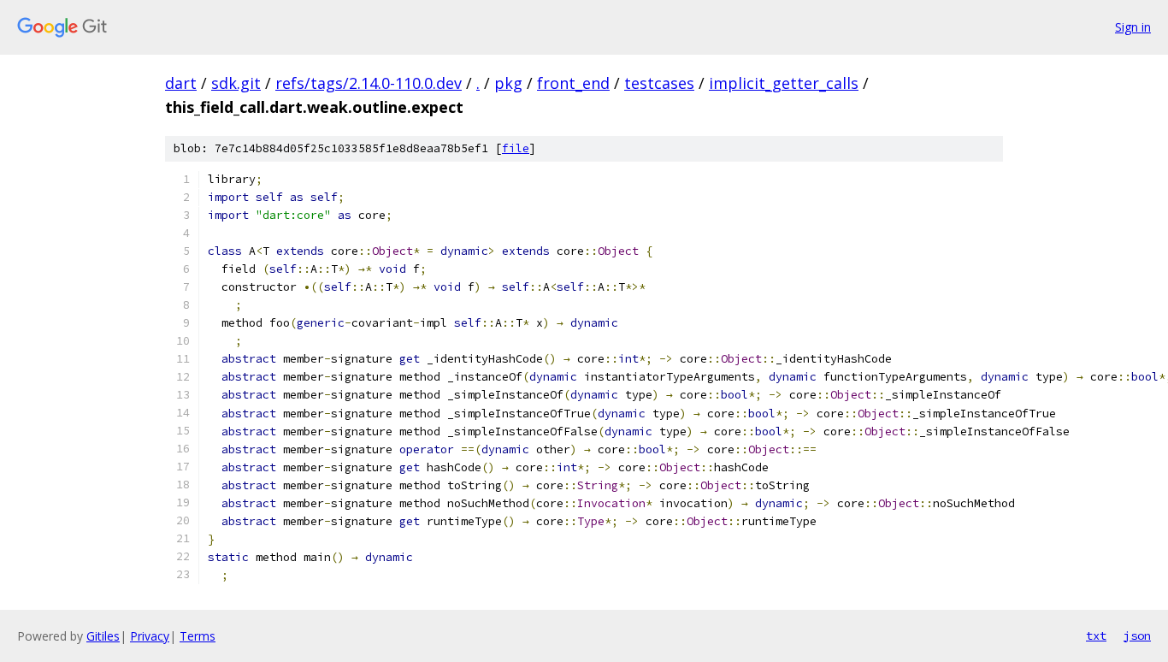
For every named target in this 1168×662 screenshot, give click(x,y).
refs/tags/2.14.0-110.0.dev (368, 83)
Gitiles (103, 636)
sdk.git (236, 83)
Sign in (1133, 27)
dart (181, 83)
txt (1096, 635)
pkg (508, 83)
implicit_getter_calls (783, 83)
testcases (659, 83)
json (1137, 635)
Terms (197, 636)
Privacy (149, 636)
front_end (573, 83)
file (515, 148)
